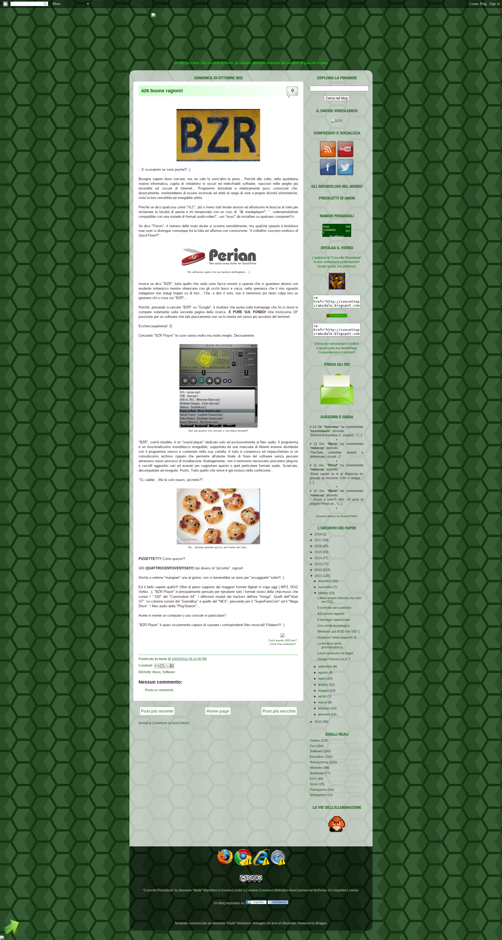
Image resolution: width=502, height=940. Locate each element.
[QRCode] (283, 636)
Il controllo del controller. (334, 607)
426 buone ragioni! (162, 90)
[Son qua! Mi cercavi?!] (218, 426)
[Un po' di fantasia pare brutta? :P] (218, 268)
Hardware (317, 773)
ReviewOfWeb (348, 516)
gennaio (324, 714)
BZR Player (164, 335)
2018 (319, 534)
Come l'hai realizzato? (283, 644)
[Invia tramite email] (156, 665)
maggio (324, 690)
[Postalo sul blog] (161, 665)
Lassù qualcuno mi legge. (335, 653)
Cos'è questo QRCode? (282, 640)
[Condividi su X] (166, 665)
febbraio (324, 708)
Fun (312, 746)
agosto (323, 672)
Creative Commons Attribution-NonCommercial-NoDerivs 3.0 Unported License (302, 890)
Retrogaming (319, 762)
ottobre (323, 593)
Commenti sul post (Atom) (170, 723)
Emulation (317, 756)
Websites (316, 767)
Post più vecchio (279, 711)
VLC (191, 207)
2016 (319, 546)
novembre (325, 587)
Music (156, 672)
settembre (325, 666)
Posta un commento (159, 690)
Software (168, 672)
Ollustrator (289, 923)
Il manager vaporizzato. (334, 619)
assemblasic (320, 431)
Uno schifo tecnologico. (334, 625)
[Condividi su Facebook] (171, 665)
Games (315, 740)
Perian (158, 226)
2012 (319, 569)
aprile (322, 696)
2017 (319, 540)
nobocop (317, 448)
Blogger (321, 923)
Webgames (318, 794)
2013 (319, 564)
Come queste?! (173, 559)
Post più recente (157, 711)
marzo (323, 702)
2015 (319, 552)
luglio (322, 678)
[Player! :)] (218, 160)
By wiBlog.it (337, 236)
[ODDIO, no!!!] (218, 543)
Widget (332, 516)
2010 (319, 721)
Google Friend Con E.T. (334, 659)
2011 (319, 575)
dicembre (325, 581)
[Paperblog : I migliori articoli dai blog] (277, 903)
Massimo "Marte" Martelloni (198, 890)
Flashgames (318, 789)
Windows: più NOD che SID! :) (338, 631)
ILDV (313, 778)
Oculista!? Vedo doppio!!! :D (337, 637)
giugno (323, 684)
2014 (319, 558)
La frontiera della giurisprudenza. (330, 645)
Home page (218, 711)
